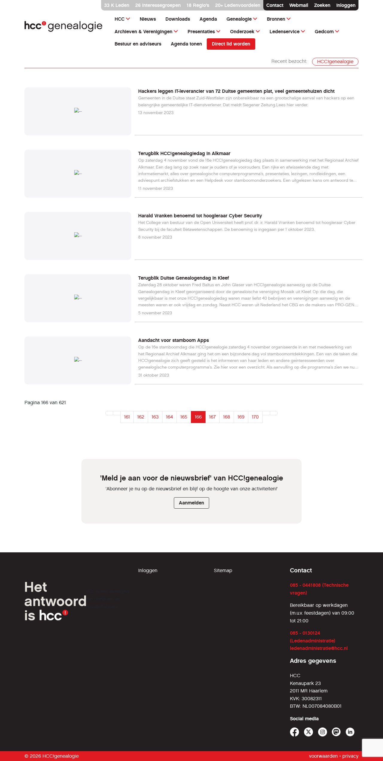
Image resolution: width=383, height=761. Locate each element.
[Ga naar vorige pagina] (117, 413)
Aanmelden (191, 503)
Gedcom (324, 31)
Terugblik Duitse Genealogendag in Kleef (183, 278)
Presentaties (201, 31)
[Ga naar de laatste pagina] (274, 413)
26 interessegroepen (158, 5)
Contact (274, 5)
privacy (350, 756)
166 (198, 417)
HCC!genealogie (335, 61)
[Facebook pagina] (294, 732)
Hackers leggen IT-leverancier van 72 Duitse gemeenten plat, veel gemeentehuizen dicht (236, 91)
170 (255, 417)
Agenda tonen (186, 44)
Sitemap (223, 570)
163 (155, 417)
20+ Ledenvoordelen (237, 5)
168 (226, 417)
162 (140, 417)
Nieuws (148, 19)
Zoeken (322, 5)
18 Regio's (198, 5)
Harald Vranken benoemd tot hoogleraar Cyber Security (200, 216)
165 (183, 417)
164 (169, 417)
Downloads (177, 19)
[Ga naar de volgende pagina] (266, 413)
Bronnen (276, 19)
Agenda (208, 19)
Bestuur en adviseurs (138, 44)
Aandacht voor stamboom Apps (173, 340)
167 (212, 417)
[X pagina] (308, 732)
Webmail (298, 5)
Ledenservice (285, 31)
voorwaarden (323, 756)
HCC (119, 19)
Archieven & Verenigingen (143, 31)
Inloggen (345, 5)
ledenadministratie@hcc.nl (319, 648)
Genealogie (239, 19)
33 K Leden (116, 5)
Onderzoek (242, 31)
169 (241, 417)
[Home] (64, 26)
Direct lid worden (231, 44)
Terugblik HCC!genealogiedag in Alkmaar (184, 153)
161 (127, 417)
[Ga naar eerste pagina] (109, 413)
